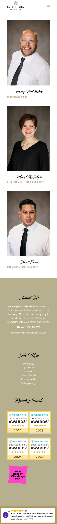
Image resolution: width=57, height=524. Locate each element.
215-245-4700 (32, 327)
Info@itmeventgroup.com (32, 332)
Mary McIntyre (28, 177)
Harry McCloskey (28, 91)
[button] (53, 509)
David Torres (28, 262)
